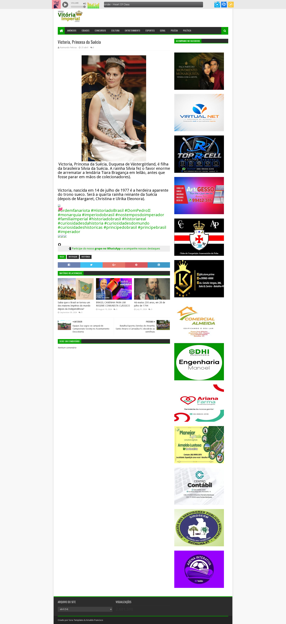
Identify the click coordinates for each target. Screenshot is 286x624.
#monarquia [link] (69, 214)
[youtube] (215, 2)
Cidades (85, 30)
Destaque (73, 257)
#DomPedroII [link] (137, 210)
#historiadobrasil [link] (105, 218)
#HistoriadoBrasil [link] (107, 210)
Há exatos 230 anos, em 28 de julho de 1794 (149, 304)
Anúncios (71, 30)
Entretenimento (132, 30)
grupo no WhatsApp (127, 248)
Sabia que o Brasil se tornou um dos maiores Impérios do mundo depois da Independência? (74, 305)
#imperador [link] (69, 231)
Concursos (100, 30)
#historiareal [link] (134, 218)
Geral (163, 30)
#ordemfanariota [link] (74, 210)
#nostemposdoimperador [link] (139, 214)
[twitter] (219, 2)
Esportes (150, 30)
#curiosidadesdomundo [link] (126, 223)
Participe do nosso (83, 248)
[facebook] (227, 2)
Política (187, 30)
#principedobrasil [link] (120, 227)
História (85, 257)
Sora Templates (76, 620)
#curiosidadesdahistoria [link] (80, 223)
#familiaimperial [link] (73, 218)
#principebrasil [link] (152, 227)
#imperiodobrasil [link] (98, 214)
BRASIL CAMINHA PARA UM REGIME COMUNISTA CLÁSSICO (113, 304)
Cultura (115, 30)
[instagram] (223, 2)
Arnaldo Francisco (94, 620)
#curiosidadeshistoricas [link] (80, 227)
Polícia (174, 30)
